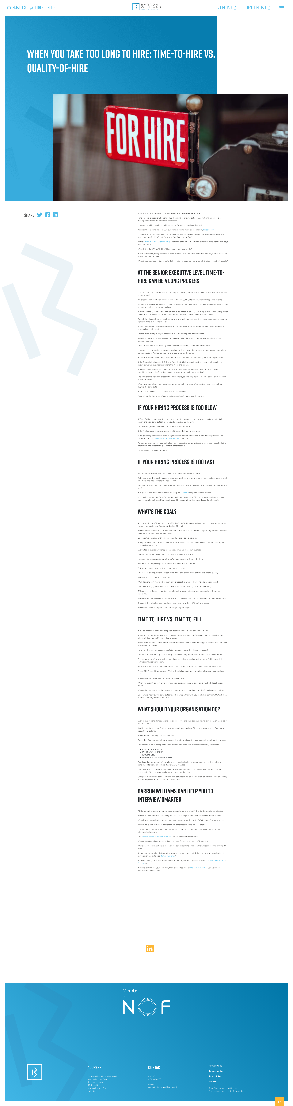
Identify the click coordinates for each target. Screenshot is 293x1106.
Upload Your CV (197, 868)
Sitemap (213, 1081)
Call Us (141, 863)
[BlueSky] (142, 951)
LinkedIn (185, 493)
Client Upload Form (214, 860)
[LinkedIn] (150, 948)
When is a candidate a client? (168, 438)
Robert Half (208, 230)
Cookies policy (216, 1071)
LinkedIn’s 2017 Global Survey (156, 242)
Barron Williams (167, 856)
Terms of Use (215, 1076)
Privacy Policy (215, 1066)
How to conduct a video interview (157, 837)
